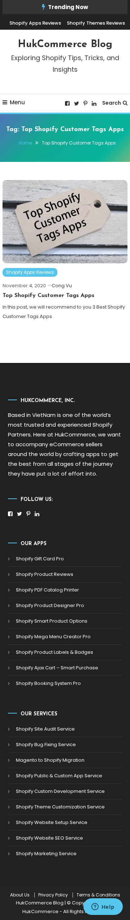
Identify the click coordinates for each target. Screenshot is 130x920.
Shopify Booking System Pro (48, 683)
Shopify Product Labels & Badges (54, 652)
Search (111, 102)
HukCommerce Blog (65, 44)
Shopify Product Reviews (44, 574)
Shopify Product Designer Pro (50, 605)
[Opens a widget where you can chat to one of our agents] (103, 907)
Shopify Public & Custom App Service (59, 775)
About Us (20, 895)
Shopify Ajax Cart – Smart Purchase (57, 667)
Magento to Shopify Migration (50, 760)
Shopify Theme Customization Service (60, 806)
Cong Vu (62, 285)
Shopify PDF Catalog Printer (47, 589)
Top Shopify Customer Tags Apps (48, 295)
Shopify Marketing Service (46, 853)
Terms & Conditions (98, 895)
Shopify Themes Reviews (96, 23)
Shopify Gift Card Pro (40, 558)
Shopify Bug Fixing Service (46, 744)
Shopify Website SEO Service (49, 838)
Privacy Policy (53, 895)
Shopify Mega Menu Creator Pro (53, 636)
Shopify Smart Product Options (51, 621)
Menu (17, 102)
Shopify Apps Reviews (35, 23)
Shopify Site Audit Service (45, 728)
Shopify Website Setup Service (51, 822)
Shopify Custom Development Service (60, 791)
